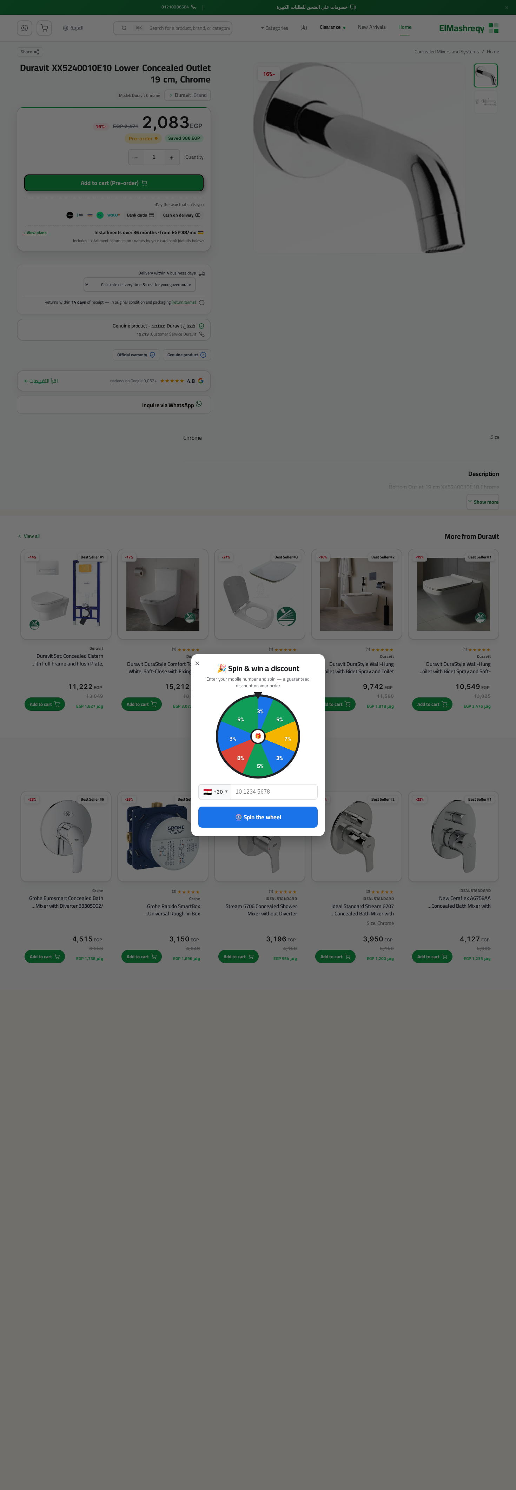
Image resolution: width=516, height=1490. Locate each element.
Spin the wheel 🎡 (258, 817)
